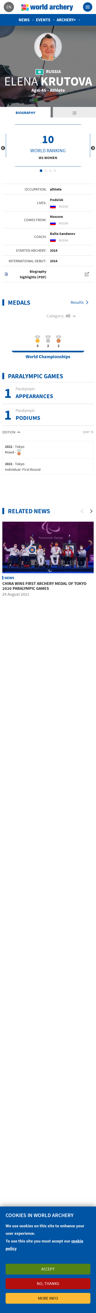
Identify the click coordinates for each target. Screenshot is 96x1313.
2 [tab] (46, 171)
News (24, 19)
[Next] (91, 511)
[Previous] (82, 511)
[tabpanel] (48, 145)
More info (48, 1298)
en (9, 7)
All (68, 316)
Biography (25, 112)
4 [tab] (55, 171)
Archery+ (66, 19)
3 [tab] (50, 171)
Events (43, 19)
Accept (48, 1269)
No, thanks (48, 1283)
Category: (56, 316)
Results (77, 302)
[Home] (47, 7)
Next (93, 148)
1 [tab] (41, 171)
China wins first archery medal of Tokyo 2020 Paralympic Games (44, 586)
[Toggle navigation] (87, 7)
